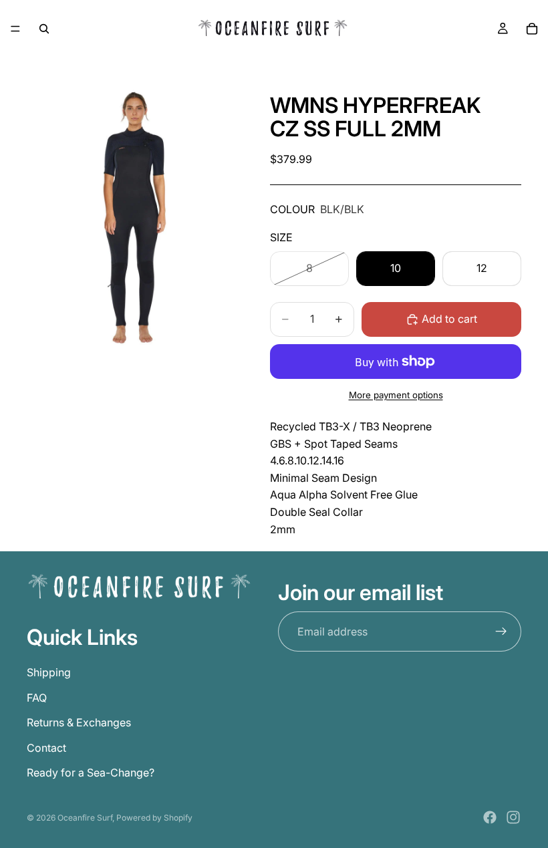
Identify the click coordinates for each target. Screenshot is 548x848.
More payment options (396, 395)
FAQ (37, 697)
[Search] (44, 28)
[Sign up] (501, 632)
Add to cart (449, 318)
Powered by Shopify (154, 818)
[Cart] (532, 28)
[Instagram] (513, 817)
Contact (46, 747)
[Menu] (15, 28)
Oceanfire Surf (84, 818)
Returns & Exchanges (79, 723)
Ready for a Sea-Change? (90, 773)
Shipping (49, 672)
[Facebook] (490, 817)
